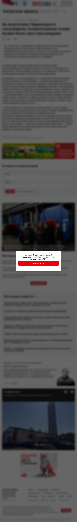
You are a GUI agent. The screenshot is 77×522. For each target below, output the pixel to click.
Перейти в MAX (39, 263)
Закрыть (38, 268)
